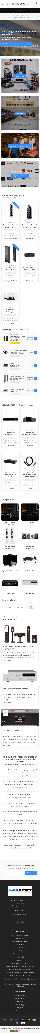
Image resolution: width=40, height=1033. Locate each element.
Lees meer (20, 113)
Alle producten (20, 1011)
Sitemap (20, 951)
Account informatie (20, 995)
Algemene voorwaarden (20, 954)
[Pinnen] (17, 1023)
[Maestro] (22, 1019)
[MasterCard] (28, 1019)
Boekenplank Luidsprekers (29, 529)
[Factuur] (16, 1019)
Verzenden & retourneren (20, 941)
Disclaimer (20, 960)
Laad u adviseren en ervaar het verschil (16, 44)
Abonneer (32, 873)
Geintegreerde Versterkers (9, 504)
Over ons (20, 948)
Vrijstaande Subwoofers (8, 553)
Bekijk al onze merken (20, 176)
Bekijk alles (20, 76)
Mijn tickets (20, 1001)
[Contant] (10, 1019)
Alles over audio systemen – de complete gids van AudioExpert (20, 985)
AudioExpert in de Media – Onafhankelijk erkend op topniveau (20, 980)
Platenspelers (25, 553)
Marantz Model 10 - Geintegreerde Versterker (29, 269)
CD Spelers (24, 575)
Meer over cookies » (24, 1031)
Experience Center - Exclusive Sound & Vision (20, 966)
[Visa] (22, 1023)
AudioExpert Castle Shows (20, 963)
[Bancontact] (34, 1019)
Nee (16, 1031)
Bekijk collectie (8, 198)
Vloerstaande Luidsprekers (9, 529)
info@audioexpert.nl (21, 914)
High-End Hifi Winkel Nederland (20, 976)
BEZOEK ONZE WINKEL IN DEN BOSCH (19, 17)
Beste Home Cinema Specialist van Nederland (20, 973)
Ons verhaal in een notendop (20, 146)
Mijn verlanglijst (20, 1005)
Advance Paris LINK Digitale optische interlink (29, 476)
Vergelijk (20, 1008)
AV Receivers (25, 504)
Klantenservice (20, 938)
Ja (12, 1031)
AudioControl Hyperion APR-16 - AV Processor (29, 434)
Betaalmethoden (20, 944)
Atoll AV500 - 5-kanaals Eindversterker (10, 476)
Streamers (4, 575)
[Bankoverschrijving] (5, 1019)
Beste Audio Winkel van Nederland (20, 969)
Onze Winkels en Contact (20, 935)
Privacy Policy (20, 957)
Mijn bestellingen (20, 998)
